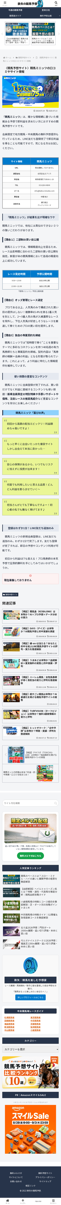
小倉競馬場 (35, 1030)
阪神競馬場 (35, 1027)
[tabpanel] (17, 33)
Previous (2, 33)
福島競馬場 (9, 1023)
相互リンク (30, 1185)
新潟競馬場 (9, 1027)
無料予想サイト (45, 1173)
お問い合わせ (16, 1181)
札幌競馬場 (9, 1017)
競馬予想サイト (11, 594)
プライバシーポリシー (45, 1177)
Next (58, 33)
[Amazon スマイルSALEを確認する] (30, 1129)
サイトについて (16, 1177)
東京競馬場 (35, 1017)
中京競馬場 (35, 1020)
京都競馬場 (35, 1023)
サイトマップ (45, 1181)
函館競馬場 (9, 1020)
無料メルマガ (16, 1173)
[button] (55, 803)
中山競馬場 (9, 1030)
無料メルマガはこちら (30, 855)
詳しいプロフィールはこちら (30, 997)
